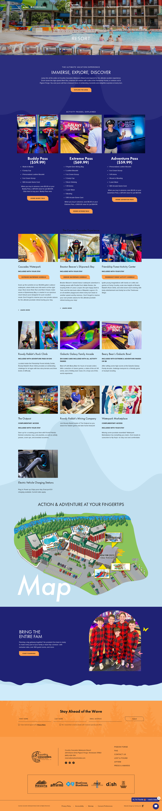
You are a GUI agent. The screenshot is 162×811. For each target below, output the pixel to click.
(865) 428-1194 (114, 7)
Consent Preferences (105, 806)
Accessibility (79, 806)
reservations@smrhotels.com (75, 758)
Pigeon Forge (121, 747)
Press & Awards (122, 765)
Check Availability (133, 6)
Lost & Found (121, 758)
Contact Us (120, 754)
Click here (26, 191)
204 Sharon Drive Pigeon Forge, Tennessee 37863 (83, 753)
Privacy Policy (41, 725)
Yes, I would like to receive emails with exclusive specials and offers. (82, 725)
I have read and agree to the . (33, 725)
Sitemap (90, 806)
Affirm (117, 762)
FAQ (116, 750)
